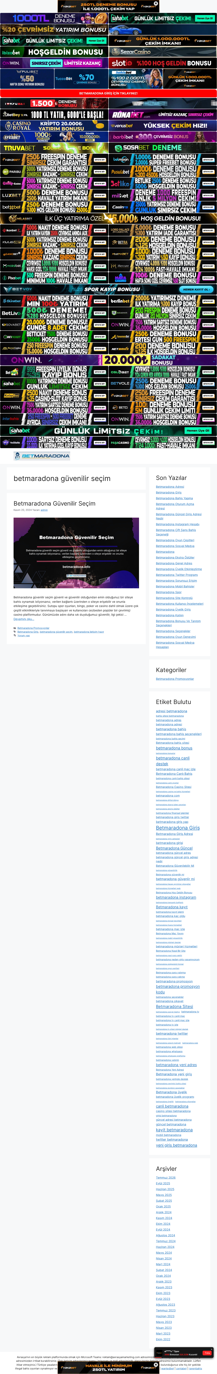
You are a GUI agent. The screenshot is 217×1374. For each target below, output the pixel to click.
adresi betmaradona (171, 711)
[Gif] (108, 218)
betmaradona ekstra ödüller (168, 809)
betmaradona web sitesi (169, 1046)
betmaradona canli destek (173, 761)
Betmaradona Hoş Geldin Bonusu (174, 892)
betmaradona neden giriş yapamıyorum (178, 959)
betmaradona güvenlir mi (175, 879)
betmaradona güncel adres (173, 853)
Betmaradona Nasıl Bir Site (170, 950)
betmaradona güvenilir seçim (56, 631)
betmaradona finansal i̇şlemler (172, 813)
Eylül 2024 (163, 1229)
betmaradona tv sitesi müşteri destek (172, 1029)
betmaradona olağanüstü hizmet (170, 964)
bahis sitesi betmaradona (170, 715)
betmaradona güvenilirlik (166, 870)
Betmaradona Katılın (170, 615)
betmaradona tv (190, 1011)
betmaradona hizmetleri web (168, 888)
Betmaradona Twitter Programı (177, 575)
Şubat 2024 (164, 1270)
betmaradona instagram (176, 897)
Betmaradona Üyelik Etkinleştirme (179, 569)
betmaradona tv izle (167, 1024)
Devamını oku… (24, 619)
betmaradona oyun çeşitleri (167, 968)
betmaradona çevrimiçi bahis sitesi (171, 1083)
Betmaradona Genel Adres (174, 563)
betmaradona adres (168, 720)
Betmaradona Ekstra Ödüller (175, 557)
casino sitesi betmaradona (173, 1111)
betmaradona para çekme (170, 976)
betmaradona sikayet (169, 1001)
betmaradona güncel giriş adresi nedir (177, 859)
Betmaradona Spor (169, 592)
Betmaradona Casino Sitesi (173, 787)
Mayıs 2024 (164, 1252)
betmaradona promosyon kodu (178, 989)
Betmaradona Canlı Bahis (174, 774)
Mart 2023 (163, 1333)
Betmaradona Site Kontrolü (174, 598)
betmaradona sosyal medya (168, 1012)
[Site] (54, 159)
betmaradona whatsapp (169, 1051)
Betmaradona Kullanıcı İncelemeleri (179, 603)
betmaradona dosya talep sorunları (171, 805)
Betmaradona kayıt (172, 907)
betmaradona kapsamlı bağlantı (169, 902)
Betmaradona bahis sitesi (172, 742)
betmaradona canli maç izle (176, 769)
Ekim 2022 (163, 1339)
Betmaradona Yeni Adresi (170, 1069)
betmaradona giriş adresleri (168, 839)
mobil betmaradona (168, 1135)
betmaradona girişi (169, 843)
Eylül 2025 (163, 1183)
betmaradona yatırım (167, 1060)
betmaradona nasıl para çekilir (169, 955)
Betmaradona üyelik (171, 1092)
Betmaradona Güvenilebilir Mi (175, 865)
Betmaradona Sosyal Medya (175, 546)
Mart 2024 (163, 1264)
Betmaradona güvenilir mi (170, 874)
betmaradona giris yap (172, 822)
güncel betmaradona (171, 1124)
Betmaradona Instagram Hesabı (177, 524)
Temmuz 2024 (166, 1241)
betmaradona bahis (171, 729)
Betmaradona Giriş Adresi (174, 834)
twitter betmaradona (172, 1140)
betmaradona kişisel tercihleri (169, 921)
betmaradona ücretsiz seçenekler (170, 1088)
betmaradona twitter (172, 1034)
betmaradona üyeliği (165, 1101)
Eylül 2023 (163, 1299)
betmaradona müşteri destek (168, 942)
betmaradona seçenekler (170, 997)
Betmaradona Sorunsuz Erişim (176, 580)
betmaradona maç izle (170, 929)
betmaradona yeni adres (176, 1065)
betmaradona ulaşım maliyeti (168, 1043)
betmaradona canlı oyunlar (167, 783)
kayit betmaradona (174, 1129)
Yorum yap (23, 635)
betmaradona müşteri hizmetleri (176, 946)
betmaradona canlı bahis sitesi (173, 778)
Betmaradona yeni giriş (174, 1074)
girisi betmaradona (166, 1115)
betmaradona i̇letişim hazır (89, 631)
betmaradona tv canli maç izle (172, 1020)
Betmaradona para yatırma (171, 972)
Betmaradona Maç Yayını (169, 933)
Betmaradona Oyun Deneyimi (176, 637)
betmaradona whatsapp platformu (170, 1056)
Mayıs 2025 (164, 1195)
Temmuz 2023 (166, 1310)
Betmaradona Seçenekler (173, 631)
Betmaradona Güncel (174, 848)
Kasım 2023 (164, 1287)
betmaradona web (190, 1043)
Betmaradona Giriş (27, 631)
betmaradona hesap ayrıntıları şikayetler (173, 884)
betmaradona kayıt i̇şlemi (170, 911)
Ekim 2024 (163, 1224)
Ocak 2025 (163, 1206)
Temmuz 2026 (166, 1177)
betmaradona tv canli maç (170, 1016)
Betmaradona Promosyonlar (33, 628)
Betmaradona (165, 551)
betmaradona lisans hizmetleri (169, 925)
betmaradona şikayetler (185, 1101)
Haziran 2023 (165, 1316)
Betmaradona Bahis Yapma (174, 498)
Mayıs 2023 (164, 1322)
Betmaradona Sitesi (174, 1006)
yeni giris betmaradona (176, 1145)
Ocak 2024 (163, 1276)
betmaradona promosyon (174, 981)
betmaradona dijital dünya (167, 800)
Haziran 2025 (165, 1189)
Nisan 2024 (164, 1258)
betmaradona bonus (174, 748)
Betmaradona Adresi (170, 486)
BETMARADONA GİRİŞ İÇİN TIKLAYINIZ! (108, 93)
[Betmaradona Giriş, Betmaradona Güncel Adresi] (42, 456)
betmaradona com (168, 795)
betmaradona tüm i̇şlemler (167, 1038)
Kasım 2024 (164, 1218)
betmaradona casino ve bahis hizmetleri (173, 791)
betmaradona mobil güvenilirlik (169, 938)
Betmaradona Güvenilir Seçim (54, 503)
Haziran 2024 (165, 1247)
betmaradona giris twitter (172, 817)
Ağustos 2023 (165, 1304)
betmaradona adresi (169, 724)
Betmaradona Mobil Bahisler (175, 586)
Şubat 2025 (164, 1200)
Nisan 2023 (164, 1327)
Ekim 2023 (163, 1293)
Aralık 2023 (164, 1281)
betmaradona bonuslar (165, 753)
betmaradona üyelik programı (175, 1096)
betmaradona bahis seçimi (170, 738)
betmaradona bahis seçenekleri (179, 734)
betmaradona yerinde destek (172, 1079)
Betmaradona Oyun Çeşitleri (175, 540)
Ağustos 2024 (165, 1235)
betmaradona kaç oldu (170, 916)
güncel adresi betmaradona (174, 1119)
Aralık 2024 (164, 1212)
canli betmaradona (172, 1106)
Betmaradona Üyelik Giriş (173, 609)
